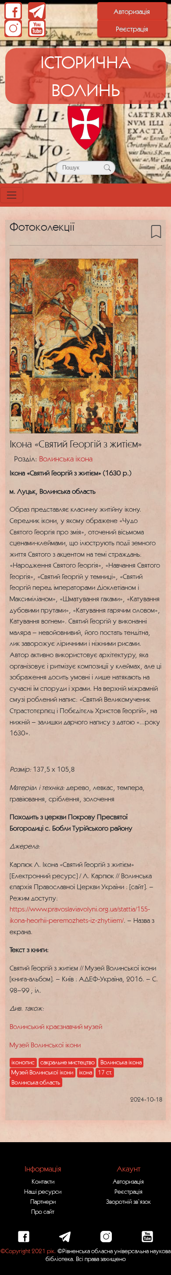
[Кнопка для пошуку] (107, 168)
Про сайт (42, 1211)
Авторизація (132, 11)
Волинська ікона (66, 458)
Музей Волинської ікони (45, 1045)
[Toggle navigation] (11, 195)
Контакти (43, 1181)
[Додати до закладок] (156, 231)
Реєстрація (132, 29)
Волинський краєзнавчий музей (56, 1026)
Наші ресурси (42, 1191)
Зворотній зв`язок (128, 1201)
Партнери (43, 1201)
